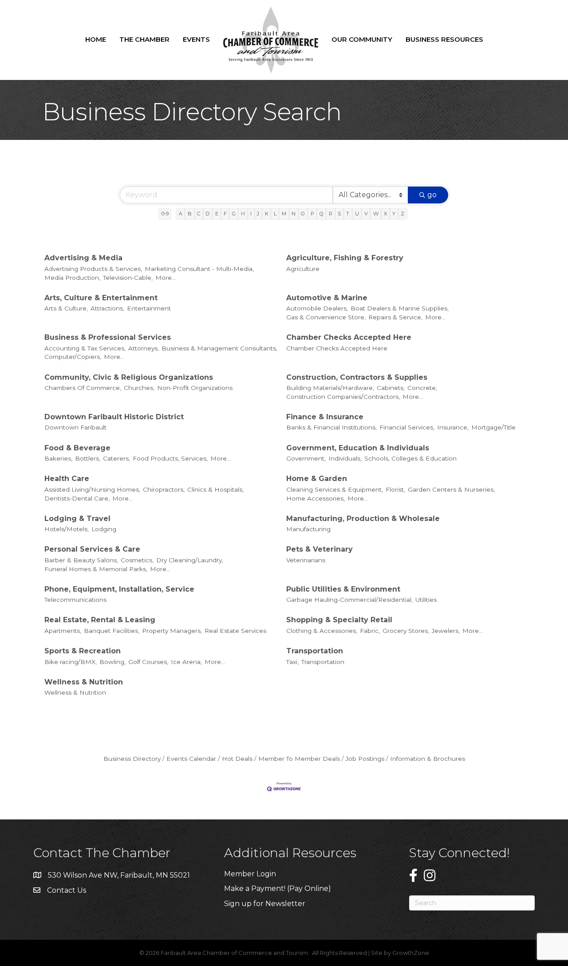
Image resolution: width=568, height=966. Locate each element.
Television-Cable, (128, 277)
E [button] (216, 214)
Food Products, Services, (170, 458)
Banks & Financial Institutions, (331, 427)
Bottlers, (87, 458)
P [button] (312, 214)
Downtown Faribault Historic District (114, 417)
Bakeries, (58, 458)
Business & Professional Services (107, 337)
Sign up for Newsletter (264, 903)
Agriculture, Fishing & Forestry (344, 258)
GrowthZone (410, 952)
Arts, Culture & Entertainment (101, 298)
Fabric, (370, 630)
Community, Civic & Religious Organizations (128, 377)
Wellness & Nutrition (83, 682)
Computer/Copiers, (72, 356)
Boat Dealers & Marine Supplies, (400, 308)
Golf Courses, (148, 661)
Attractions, (107, 308)
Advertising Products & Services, (93, 268)
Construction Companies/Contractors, (343, 396)
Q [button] (321, 214)
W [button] (376, 214)
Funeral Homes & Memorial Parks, (95, 568)
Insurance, (453, 427)
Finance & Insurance (324, 417)
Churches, (139, 387)
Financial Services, (406, 427)
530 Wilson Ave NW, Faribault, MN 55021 (119, 875)
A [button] (180, 214)
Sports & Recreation (82, 651)
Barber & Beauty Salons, (81, 560)
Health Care (66, 478)
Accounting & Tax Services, (85, 348)
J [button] (258, 214)
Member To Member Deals (299, 758)
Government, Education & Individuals (357, 448)
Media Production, (72, 277)
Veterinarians (305, 560)
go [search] (432, 195)
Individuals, (345, 458)
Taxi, (292, 661)
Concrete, (422, 387)
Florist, (395, 489)
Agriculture (303, 268)
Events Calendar (191, 758)
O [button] (303, 214)
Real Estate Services (235, 630)
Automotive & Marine (326, 298)
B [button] (190, 214)
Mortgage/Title (493, 427)
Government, (306, 458)
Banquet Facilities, (111, 630)
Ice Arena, (186, 661)
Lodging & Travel (77, 518)
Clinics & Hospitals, (215, 489)
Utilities (426, 599)
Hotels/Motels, (66, 529)
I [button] (251, 214)
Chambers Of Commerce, (82, 387)
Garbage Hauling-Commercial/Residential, (349, 599)
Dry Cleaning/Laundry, (189, 560)
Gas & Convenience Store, (326, 317)
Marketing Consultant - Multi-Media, (199, 268)
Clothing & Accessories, (321, 630)
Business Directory (132, 758)
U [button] (357, 214)
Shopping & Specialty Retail (339, 620)
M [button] (284, 214)
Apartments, (62, 630)
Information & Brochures (427, 758)
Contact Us (66, 890)
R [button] (330, 214)
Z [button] (402, 214)
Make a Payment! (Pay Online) (278, 888)
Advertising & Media (83, 258)
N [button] (294, 214)
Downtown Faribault (75, 427)
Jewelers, (446, 630)
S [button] (339, 214)
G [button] (234, 214)
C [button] (198, 214)
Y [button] (393, 214)
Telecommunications (75, 599)
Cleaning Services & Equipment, (334, 489)
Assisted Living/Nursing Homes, (92, 489)
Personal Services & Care (92, 549)
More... (165, 277)
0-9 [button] (165, 214)
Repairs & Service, (395, 317)
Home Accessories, (315, 498)
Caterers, (116, 458)
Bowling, (112, 661)
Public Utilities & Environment (343, 589)
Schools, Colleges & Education (410, 458)
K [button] (266, 214)
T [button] (347, 214)
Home (95, 39)
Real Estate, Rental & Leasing (99, 620)
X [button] (385, 214)
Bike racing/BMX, (70, 661)
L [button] (275, 214)
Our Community (361, 39)
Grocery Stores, (406, 630)
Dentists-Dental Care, (77, 498)
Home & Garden (316, 478)
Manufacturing (308, 529)
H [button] (243, 214)
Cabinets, (391, 387)
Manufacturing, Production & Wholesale (363, 518)
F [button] (225, 214)
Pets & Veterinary (319, 549)
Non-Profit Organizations (195, 387)
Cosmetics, (137, 560)
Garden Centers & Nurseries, (451, 489)
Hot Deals (237, 758)
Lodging (103, 529)
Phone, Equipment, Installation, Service (119, 589)
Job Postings (365, 758)
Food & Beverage (77, 448)
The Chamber (144, 39)
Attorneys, (143, 348)
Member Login (250, 874)
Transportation (314, 651)
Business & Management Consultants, (219, 348)
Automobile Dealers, (317, 308)
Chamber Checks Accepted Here (348, 337)
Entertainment (149, 308)
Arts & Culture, (66, 308)
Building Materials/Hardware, (330, 387)
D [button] (207, 214)
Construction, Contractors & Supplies (356, 377)
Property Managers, (172, 630)
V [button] (366, 214)
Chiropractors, (164, 489)
